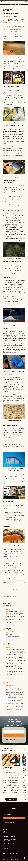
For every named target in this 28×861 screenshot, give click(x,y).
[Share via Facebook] (3, 578)
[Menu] (26, 2)
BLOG (4, 828)
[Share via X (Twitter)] (6, 578)
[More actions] (24, 10)
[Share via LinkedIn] (9, 578)
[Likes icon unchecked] (6, 625)
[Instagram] (7, 853)
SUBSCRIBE (5, 832)
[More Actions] (24, 606)
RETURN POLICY (6, 846)
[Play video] (14, 77)
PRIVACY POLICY (6, 848)
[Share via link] (12, 578)
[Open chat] (25, 858)
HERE (13, 843)
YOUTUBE (5, 829)
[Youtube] (13, 853)
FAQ (4, 831)
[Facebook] (4, 853)
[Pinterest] (10, 853)
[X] (16, 853)
